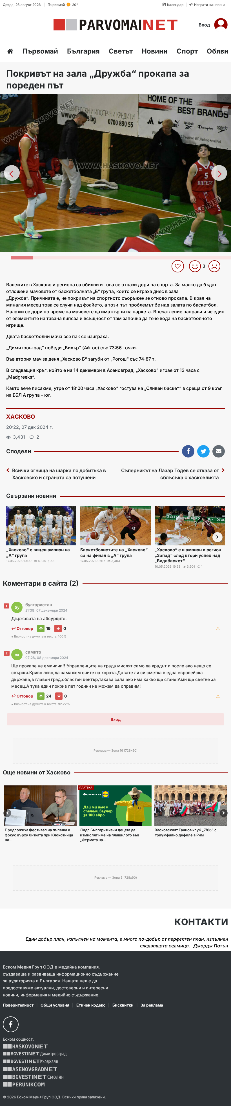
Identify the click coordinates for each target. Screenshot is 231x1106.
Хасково (20, 416)
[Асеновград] (30, 1069)
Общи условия (55, 1005)
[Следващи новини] (217, 537)
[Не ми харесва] (216, 266)
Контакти (201, 922)
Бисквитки (123, 1005)
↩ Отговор (22, 628)
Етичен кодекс (90, 1005)
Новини (155, 51)
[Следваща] (219, 173)
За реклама (152, 1005)
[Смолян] (33, 1077)
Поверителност (18, 1005)
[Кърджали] (30, 1062)
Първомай (40, 51)
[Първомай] (116, 24)
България (83, 51)
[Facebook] (11, 1024)
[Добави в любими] (178, 266)
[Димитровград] (34, 1054)
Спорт (187, 51)
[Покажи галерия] (225, 110)
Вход (204, 25)
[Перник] (24, 1084)
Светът (121, 51)
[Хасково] (25, 1046)
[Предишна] (12, 173)
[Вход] (221, 24)
